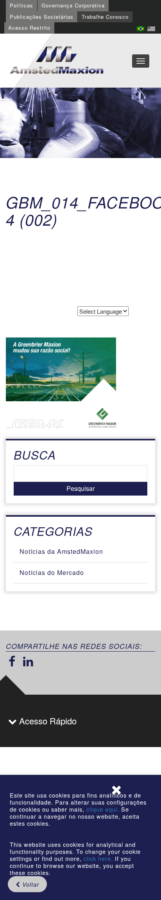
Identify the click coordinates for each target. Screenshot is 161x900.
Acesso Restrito (29, 27)
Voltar (29, 884)
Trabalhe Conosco (105, 16)
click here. (98, 858)
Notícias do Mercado (52, 572)
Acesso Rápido (47, 721)
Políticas (21, 5)
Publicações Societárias (41, 16)
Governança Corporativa (73, 5)
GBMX (56, 60)
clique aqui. (103, 809)
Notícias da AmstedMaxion (61, 551)
